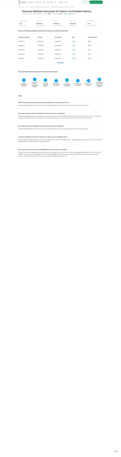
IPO (55, 2)
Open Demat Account (96, 2)
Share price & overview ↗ (69, 13)
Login (85, 2)
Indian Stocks (38, 2)
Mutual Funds (50, 2)
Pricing (66, 2)
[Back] (19, 7)
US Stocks (31, 2)
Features (61, 2)
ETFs (44, 2)
